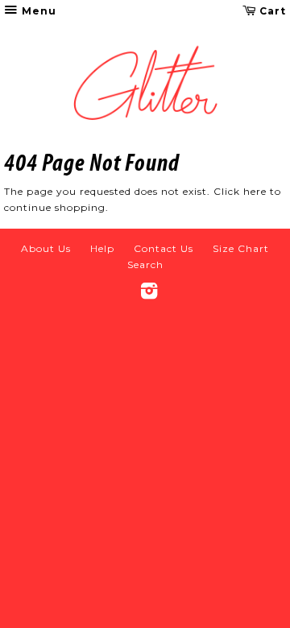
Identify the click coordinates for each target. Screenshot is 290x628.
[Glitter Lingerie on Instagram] (149, 294)
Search (145, 264)
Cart (271, 11)
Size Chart (241, 248)
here (255, 191)
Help (102, 248)
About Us (46, 248)
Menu (37, 11)
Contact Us (163, 248)
